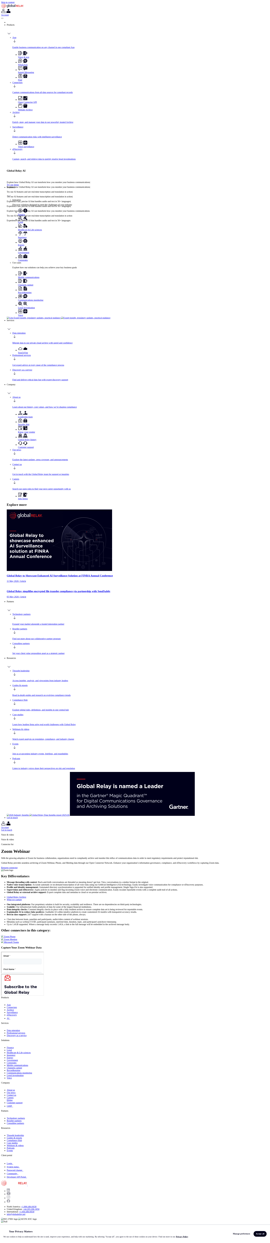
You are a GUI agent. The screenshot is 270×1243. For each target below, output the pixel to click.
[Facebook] (8, 1202)
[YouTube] (8, 1194)
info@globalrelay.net (16, 1214)
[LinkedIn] (8, 1191)
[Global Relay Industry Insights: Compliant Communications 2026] (18, 815)
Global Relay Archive (16, 897)
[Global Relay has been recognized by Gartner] (132, 815)
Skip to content (7, 2)
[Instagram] (8, 1198)
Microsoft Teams (11, 942)
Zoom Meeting (10, 939)
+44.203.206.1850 (31, 1209)
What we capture (14, 899)
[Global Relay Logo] (27, 1185)
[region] (135, 1234)
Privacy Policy (182, 1237)
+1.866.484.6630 (28, 1206)
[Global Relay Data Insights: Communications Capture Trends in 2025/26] (49, 815)
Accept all (260, 1234)
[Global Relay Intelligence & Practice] (58, 318)
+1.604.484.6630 (26, 1212)
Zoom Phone (9, 936)
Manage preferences (241, 1234)
